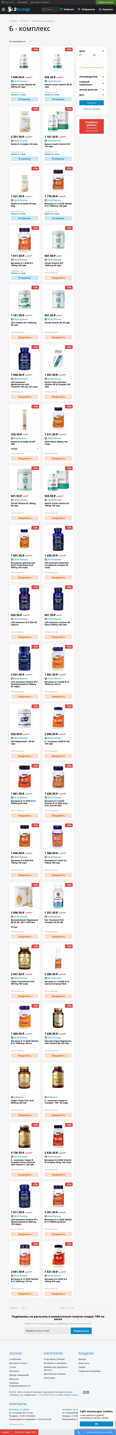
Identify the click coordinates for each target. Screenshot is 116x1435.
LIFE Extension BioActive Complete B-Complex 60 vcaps (57, 565)
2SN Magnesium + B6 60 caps (22, 742)
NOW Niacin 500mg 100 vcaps (56, 443)
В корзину (25, 99)
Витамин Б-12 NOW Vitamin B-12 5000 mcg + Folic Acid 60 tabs (57, 803)
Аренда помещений (19, 1375)
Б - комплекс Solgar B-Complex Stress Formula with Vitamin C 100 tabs (23, 1162)
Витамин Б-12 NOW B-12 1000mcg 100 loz (57, 683)
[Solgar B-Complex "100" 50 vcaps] (58, 1077)
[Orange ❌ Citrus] (24, 927)
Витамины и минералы (55, 1363)
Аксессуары (49, 1377)
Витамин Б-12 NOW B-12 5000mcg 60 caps (23, 802)
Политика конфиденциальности (19, 1384)
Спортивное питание (54, 1359)
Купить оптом (105, 2)
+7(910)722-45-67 (47, 1394)
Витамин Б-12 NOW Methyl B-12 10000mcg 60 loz (58, 1220)
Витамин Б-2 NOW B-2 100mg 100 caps (56, 861)
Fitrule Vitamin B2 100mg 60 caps (23, 504)
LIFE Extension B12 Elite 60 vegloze (24, 623)
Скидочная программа (90, 1371)
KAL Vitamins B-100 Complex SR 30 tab (54, 921)
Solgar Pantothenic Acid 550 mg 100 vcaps (22, 982)
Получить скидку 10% (25, 1432)
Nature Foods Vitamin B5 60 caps (58, 85)
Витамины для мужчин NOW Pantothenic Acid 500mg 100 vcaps (23, 565)
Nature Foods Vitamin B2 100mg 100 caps (57, 504)
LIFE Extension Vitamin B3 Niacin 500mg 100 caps (57, 623)
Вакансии (14, 1379)
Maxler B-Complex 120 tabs (24, 144)
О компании (15, 1359)
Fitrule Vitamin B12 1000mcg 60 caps (54, 264)
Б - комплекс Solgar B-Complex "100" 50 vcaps (56, 1101)
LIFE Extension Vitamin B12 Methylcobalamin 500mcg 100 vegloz (24, 1221)
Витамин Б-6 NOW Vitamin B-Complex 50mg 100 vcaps (58, 1161)
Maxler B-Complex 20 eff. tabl (23, 443)
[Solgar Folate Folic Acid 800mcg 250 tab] (24, 1077)
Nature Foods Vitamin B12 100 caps (57, 145)
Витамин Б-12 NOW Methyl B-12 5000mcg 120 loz (24, 1280)
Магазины (14, 1371)
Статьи (12, 1367)
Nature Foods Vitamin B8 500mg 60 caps (23, 85)
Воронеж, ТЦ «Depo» (19, 1409)
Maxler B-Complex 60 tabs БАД (23, 205)
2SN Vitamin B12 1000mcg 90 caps (23, 324)
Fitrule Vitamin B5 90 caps (57, 323)
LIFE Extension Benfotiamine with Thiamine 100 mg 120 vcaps (24, 384)
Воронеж (9, 2)
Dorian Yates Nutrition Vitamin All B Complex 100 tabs (57, 384)
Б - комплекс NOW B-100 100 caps (57, 742)
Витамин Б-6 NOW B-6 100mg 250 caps (56, 1280)
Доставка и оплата (18, 1363)
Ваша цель (84, 1363)
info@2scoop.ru (71, 1394)
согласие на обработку (57, 1323)
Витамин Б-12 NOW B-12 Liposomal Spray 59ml (57, 982)
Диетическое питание (54, 1374)
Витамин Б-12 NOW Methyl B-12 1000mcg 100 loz (24, 1042)
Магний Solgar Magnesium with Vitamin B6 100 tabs (58, 1042)
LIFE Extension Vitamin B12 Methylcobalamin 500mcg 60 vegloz (24, 684)
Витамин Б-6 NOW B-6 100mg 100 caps (22, 861)
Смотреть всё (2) (16, 1424)
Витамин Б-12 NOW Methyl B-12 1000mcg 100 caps (58, 205)
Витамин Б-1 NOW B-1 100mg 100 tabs (22, 264)
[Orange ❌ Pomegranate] (24, 449)
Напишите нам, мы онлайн (99, 1432)
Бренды (82, 1359)
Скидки (82, 1367)
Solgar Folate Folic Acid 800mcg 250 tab (22, 1101)
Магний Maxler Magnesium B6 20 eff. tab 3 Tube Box (24, 921)
